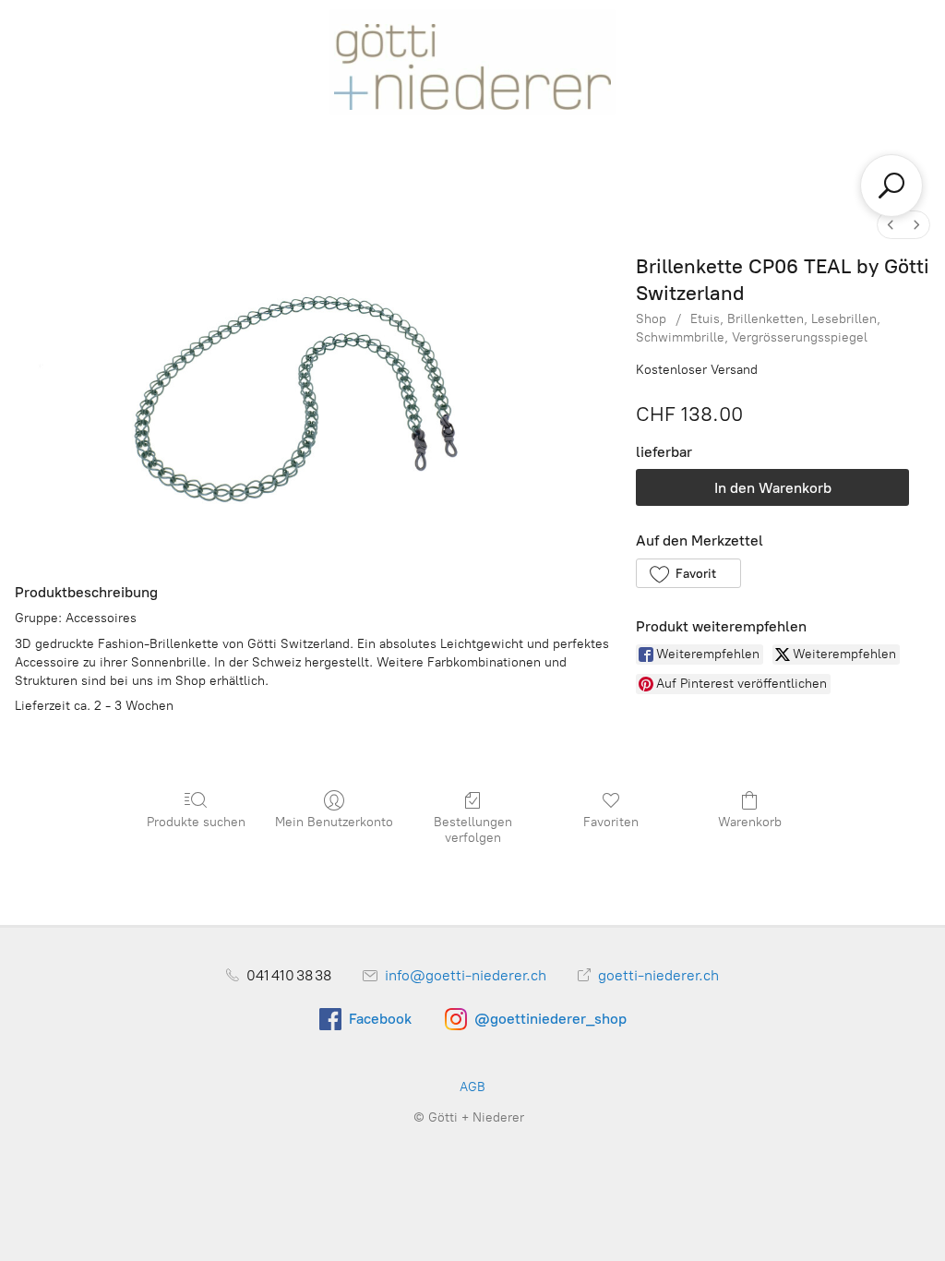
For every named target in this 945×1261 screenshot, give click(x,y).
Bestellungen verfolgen (473, 830)
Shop (651, 319)
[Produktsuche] (891, 185)
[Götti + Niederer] (472, 61)
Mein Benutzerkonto (334, 822)
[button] (688, 573)
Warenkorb (750, 822)
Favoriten (611, 822)
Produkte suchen (196, 822)
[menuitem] (890, 224)
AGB (472, 1087)
